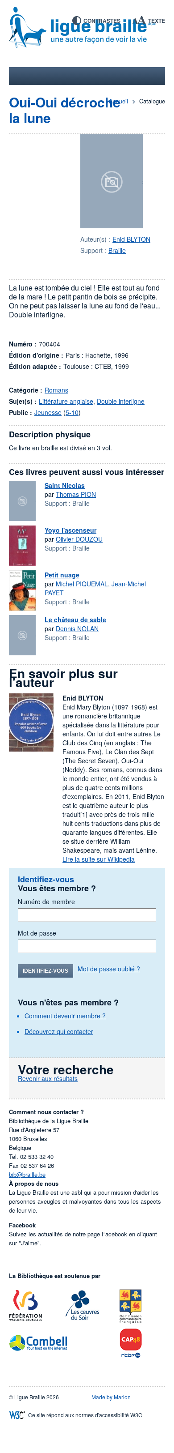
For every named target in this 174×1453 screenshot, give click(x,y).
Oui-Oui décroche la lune (64, 109)
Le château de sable (75, 619)
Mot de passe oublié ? (109, 968)
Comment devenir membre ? (65, 1015)
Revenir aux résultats (48, 1078)
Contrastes (101, 21)
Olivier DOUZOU (79, 538)
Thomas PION (76, 494)
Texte (156, 21)
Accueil (118, 101)
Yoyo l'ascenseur (70, 530)
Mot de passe (37, 932)
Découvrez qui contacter (59, 1031)
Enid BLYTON (131, 239)
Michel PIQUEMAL (82, 583)
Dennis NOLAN (77, 628)
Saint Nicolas (65, 485)
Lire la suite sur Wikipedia (98, 859)
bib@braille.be (27, 1174)
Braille (117, 250)
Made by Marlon (111, 1397)
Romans (56, 389)
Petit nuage (62, 574)
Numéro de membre (46, 901)
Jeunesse (48, 412)
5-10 (72, 412)
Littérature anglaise (66, 401)
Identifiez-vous (45, 971)
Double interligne (121, 401)
